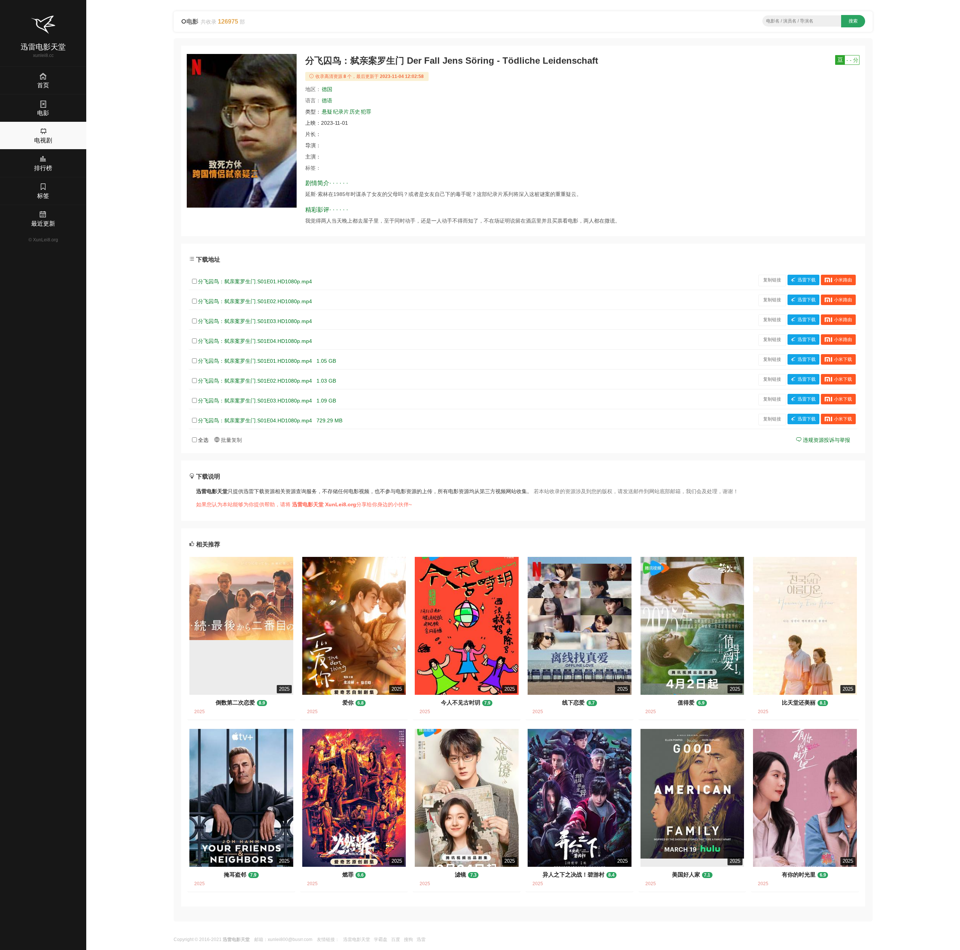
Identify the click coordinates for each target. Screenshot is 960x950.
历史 (355, 112)
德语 (327, 100)
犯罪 (366, 112)
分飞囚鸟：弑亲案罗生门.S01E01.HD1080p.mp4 (255, 281)
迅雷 (421, 939)
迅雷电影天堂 (356, 939)
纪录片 (341, 112)
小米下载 (843, 359)
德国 (327, 89)
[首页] (43, 25)
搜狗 (408, 939)
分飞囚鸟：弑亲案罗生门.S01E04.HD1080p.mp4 (255, 341)
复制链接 (772, 280)
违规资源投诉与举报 (825, 440)
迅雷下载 (807, 280)
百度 (395, 939)
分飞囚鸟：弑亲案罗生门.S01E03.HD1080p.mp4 (255, 321)
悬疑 (327, 112)
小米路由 (843, 280)
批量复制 (230, 440)
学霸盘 (380, 939)
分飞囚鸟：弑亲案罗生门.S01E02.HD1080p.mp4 (255, 301)
